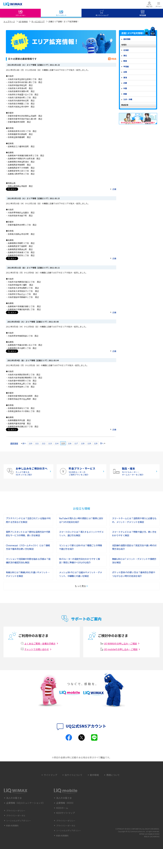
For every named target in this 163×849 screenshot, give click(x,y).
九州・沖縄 (127, 99)
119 (89, 443)
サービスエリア (38, 21)
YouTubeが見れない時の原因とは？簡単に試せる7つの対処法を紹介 (81, 520)
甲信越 (126, 66)
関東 (125, 61)
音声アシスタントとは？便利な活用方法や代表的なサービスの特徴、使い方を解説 (28, 533)
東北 (125, 55)
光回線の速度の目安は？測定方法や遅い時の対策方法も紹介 (134, 547)
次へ (102, 443)
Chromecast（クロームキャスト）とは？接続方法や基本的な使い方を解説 (28, 547)
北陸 (125, 72)
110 (30, 443)
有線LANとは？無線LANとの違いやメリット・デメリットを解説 (28, 574)
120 (95, 443)
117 (76, 443)
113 (50, 443)
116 (69, 443)
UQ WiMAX (23, 21)
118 (82, 443)
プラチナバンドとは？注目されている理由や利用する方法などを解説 (28, 520)
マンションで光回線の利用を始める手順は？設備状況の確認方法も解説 (28, 560)
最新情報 (14, 443)
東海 (125, 77)
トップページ (9, 21)
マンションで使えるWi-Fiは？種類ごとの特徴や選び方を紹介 (80, 547)
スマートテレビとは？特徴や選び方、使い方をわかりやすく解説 (134, 533)
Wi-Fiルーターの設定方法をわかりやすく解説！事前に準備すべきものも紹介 (79, 560)
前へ (24, 443)
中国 (125, 88)
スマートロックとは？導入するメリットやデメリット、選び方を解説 (81, 533)
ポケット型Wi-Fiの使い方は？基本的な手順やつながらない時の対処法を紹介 (133, 574)
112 (43, 443)
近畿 (114, 189)
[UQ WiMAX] (12, 4)
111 (37, 443)
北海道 (126, 50)
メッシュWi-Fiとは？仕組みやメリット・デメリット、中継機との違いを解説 (80, 574)
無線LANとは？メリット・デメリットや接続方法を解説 (134, 560)
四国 (125, 94)
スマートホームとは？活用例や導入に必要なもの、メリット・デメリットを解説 (134, 520)
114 (56, 443)
